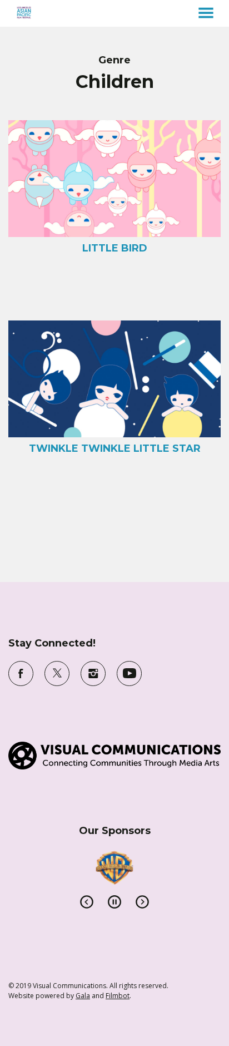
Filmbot (118, 995)
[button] (206, 13)
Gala (83, 995)
